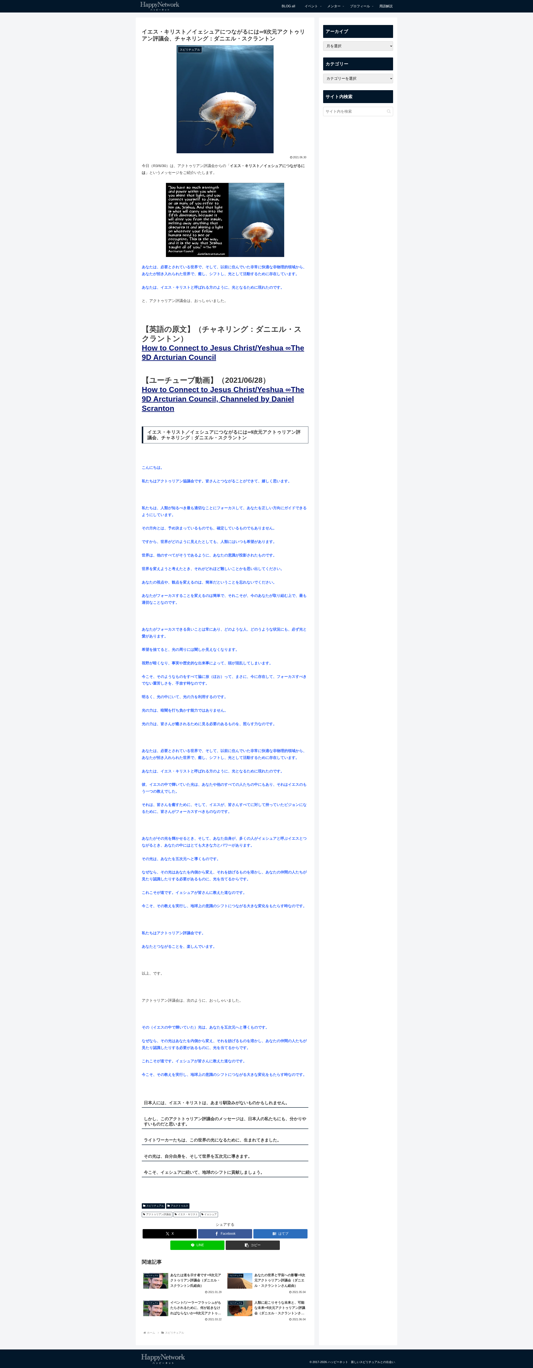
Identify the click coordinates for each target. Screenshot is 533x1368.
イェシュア (210, 1214)
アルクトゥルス (179, 1205)
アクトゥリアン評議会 (158, 1214)
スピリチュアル (155, 1205)
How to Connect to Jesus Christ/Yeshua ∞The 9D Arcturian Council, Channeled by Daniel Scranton (223, 399)
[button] (253, 1245)
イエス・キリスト (188, 1214)
